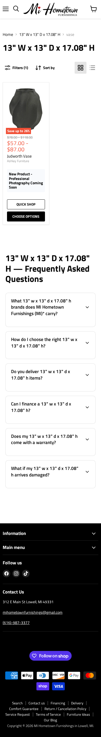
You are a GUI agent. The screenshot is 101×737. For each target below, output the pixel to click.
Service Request (17, 714)
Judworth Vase (19, 156)
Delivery (77, 703)
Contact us (37, 703)
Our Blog (50, 720)
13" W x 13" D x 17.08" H (39, 34)
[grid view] (80, 68)
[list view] (92, 68)
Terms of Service (48, 714)
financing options (46, 422)
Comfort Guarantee (24, 708)
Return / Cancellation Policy (65, 708)
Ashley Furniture (18, 160)
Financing (58, 703)
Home (8, 34)
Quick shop (26, 204)
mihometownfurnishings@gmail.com (32, 612)
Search (17, 703)
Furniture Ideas (78, 714)
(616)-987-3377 (16, 622)
